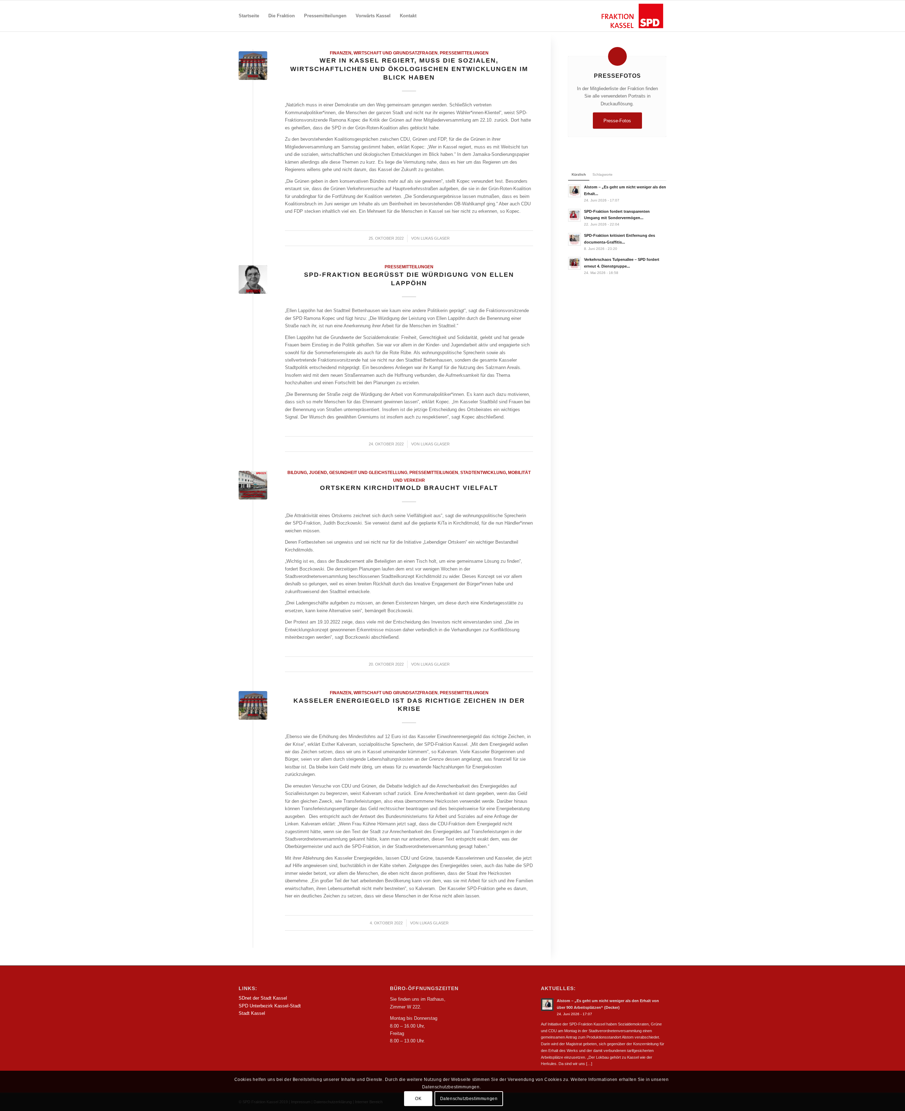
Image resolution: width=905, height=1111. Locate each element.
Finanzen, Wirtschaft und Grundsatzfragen (384, 53)
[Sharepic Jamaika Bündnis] (253, 65)
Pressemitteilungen (464, 53)
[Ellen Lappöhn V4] (253, 279)
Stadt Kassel (252, 1013)
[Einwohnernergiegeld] (253, 705)
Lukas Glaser (435, 238)
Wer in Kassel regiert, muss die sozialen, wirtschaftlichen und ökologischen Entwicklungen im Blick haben (409, 69)
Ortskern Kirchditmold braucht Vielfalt (409, 487)
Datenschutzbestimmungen (469, 1098)
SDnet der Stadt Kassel (263, 998)
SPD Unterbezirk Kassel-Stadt (270, 1005)
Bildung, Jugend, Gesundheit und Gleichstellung (347, 472)
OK (418, 1098)
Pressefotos (617, 75)
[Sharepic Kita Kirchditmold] (253, 485)
